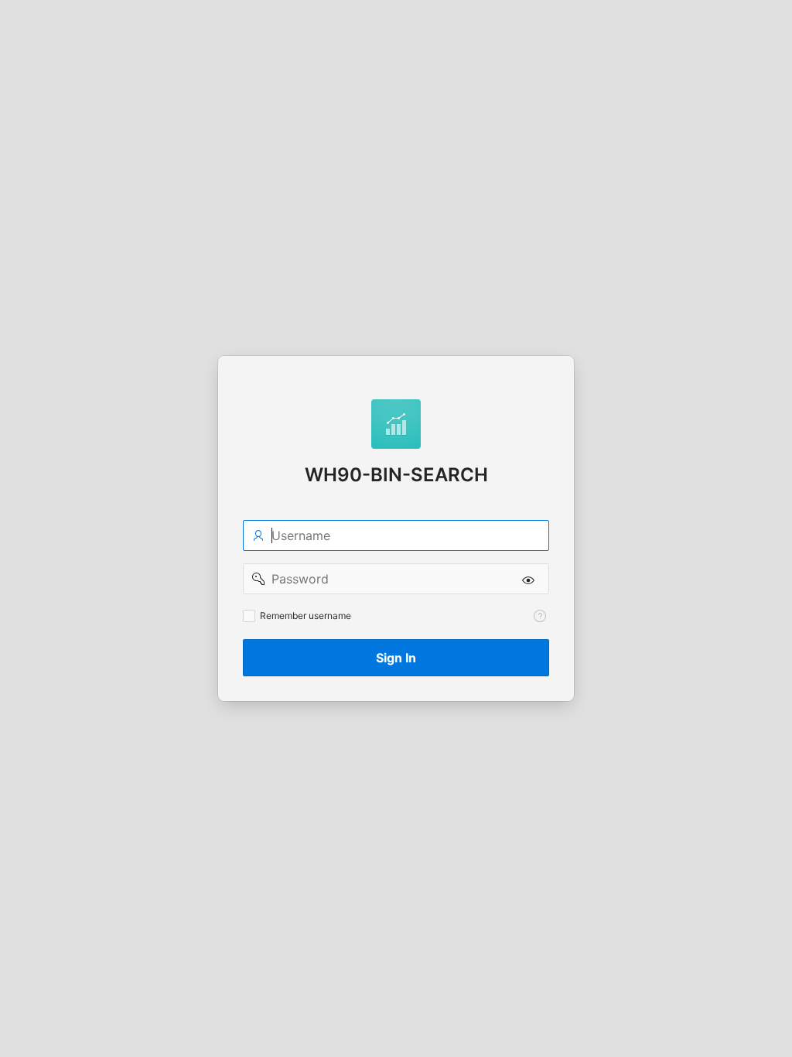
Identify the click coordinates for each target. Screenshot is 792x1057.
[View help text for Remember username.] (540, 616)
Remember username (305, 615)
